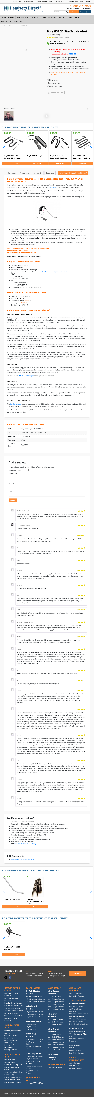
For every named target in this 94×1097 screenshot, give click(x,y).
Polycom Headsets (75, 1068)
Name (11, 484)
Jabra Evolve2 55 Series (56, 1042)
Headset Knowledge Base (13, 1077)
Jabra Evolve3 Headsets (53, 1055)
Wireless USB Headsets (77, 1021)
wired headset (52, 187)
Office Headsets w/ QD (77, 1031)
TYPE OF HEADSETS (77, 1000)
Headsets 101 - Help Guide (13, 1065)
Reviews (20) (38, 173)
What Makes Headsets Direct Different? (73, 173)
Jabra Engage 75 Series (56, 997)
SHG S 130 (72, 54)
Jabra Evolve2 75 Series (56, 1037)
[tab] (11, 173)
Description (12, 173)
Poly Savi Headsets (34, 1021)
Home (6, 26)
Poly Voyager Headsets (31, 1035)
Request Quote (17, 1)
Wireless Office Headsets (77, 1019)
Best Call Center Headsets (13, 1003)
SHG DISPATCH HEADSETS (75, 989)
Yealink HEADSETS (56, 1064)
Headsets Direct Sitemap (12, 1082)
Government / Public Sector (13, 1072)
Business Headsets (75, 1050)
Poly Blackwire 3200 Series (35, 1017)
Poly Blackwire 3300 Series (35, 1014)
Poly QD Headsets (32, 1059)
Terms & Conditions (58, 1093)
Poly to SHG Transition (77, 996)
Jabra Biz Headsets (54, 1060)
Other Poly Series (33, 1053)
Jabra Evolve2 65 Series (56, 1040)
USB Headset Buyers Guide (13, 1006)
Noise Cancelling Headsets (78, 1024)
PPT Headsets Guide (11, 1013)
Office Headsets (74, 1045)
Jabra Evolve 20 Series (55, 1024)
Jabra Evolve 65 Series (55, 1019)
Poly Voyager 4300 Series (34, 1039)
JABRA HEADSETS (55, 988)
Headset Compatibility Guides (44, 1)
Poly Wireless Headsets (77, 1006)
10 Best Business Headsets (13, 1011)
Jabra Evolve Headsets (53, 1015)
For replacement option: (60, 54)
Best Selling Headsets (76, 1053)
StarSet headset (15, 404)
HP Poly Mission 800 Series (35, 997)
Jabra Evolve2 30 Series (56, 1050)
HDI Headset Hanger (26, 376)
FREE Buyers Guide (28, 1)
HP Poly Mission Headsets (33, 992)
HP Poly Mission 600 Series (35, 999)
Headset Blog (9, 1075)
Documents (50, 173)
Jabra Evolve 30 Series (55, 1022)
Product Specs (25, 173)
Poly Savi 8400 (31, 1024)
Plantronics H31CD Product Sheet (22, 860)
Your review (13, 473)
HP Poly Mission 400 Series (35, 1002)
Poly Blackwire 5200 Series (35, 1012)
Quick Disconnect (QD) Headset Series (55, 272)
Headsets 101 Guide (60, 1)
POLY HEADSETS (33, 988)
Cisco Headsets (74, 1066)
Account (87, 1)
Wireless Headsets (77, 1003)
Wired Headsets (76, 1028)
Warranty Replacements (12, 1031)
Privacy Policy (45, 1093)
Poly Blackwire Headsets (32, 1007)
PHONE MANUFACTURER (76, 1058)
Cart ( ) (75, 12)
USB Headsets (74, 1048)
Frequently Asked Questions (75, 1)
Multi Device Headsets (77, 1016)
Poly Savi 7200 (31, 1029)
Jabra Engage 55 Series (56, 1002)
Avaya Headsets (74, 1063)
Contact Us (78, 973)
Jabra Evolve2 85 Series (56, 1034)
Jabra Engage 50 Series (56, 1004)
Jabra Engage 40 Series (56, 1009)
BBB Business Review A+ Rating (25, 844)
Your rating (13, 470)
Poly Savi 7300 (31, 1027)
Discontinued (13, 26)
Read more (37, 907)
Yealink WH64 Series (55, 1067)
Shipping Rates (9, 1062)
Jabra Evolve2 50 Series (56, 1045)
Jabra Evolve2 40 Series (56, 1047)
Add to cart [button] (14, 163)
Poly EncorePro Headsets (34, 1056)
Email (11, 491)
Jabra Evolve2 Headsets (53, 1030)
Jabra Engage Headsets (53, 992)
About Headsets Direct (12, 1080)
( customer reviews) (62, 37)
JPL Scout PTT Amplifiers (34, 1083)
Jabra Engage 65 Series (56, 999)
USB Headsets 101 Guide (12, 1008)
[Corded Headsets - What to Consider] (47, 116)
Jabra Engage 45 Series (56, 1007)
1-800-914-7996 (80, 6)
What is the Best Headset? (13, 1016)
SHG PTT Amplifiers (76, 993)
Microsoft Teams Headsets (78, 1014)
